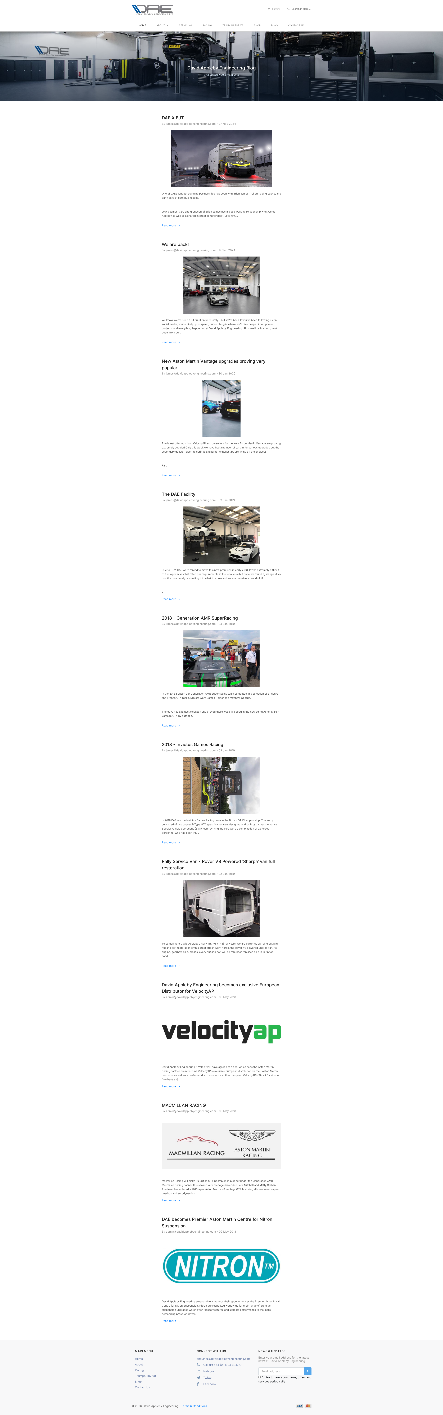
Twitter (207, 1377)
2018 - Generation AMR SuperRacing (200, 618)
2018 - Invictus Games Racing (192, 744)
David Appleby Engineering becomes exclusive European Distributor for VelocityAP (220, 988)
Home (142, 25)
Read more (169, 225)
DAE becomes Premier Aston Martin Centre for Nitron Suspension (217, 1222)
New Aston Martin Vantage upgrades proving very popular (213, 364)
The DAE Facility (178, 494)
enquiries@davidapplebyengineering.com (224, 1358)
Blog (274, 25)
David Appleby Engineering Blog (221, 70)
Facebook (209, 1384)
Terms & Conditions (194, 1406)
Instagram (209, 1371)
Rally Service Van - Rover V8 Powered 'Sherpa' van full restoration (218, 865)
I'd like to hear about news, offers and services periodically (284, 1379)
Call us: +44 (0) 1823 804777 (222, 1364)
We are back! (175, 244)
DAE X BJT (173, 117)
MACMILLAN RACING (184, 1105)
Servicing (185, 25)
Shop (257, 25)
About (161, 25)
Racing (207, 25)
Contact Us (296, 25)
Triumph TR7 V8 (233, 25)
